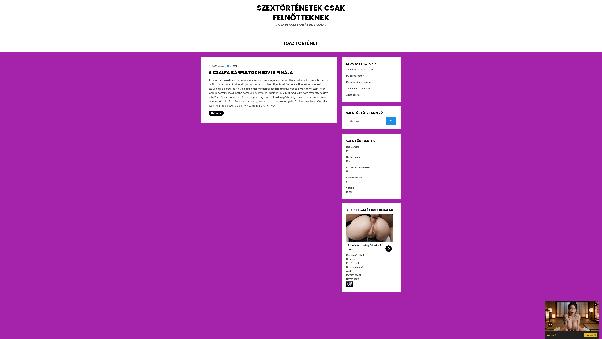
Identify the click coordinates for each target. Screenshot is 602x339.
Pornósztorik (352, 263)
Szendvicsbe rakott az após (360, 69)
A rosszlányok (353, 95)
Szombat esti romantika (358, 88)
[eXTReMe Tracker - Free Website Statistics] (349, 283)
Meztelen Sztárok (355, 255)
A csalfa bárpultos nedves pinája (251, 73)
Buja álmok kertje (355, 76)
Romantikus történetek (358, 167)
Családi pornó (353, 157)
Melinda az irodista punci (358, 82)
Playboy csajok (353, 275)
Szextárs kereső (354, 267)
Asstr (349, 271)
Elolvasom (216, 113)
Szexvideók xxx (354, 177)
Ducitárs (350, 259)
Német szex (352, 279)
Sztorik (233, 66)
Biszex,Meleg (352, 147)
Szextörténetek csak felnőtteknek (301, 13)
